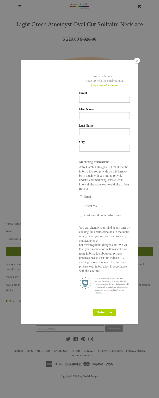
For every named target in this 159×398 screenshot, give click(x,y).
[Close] (137, 60)
